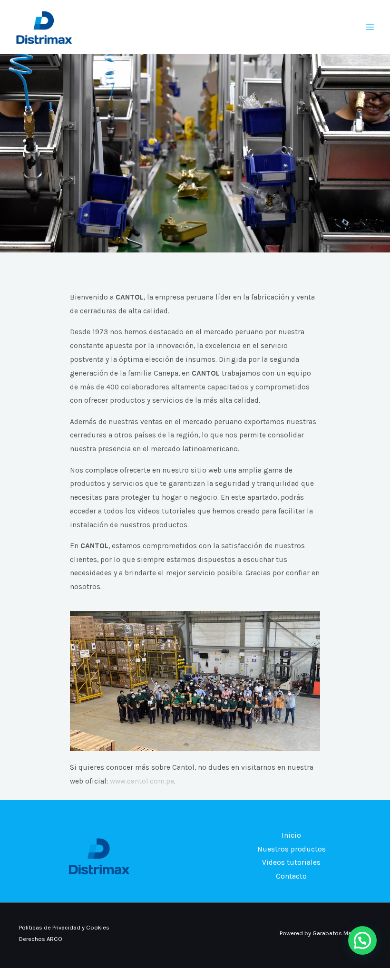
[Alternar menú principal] (370, 27)
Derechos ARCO (40, 938)
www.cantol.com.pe (142, 781)
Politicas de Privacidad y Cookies (64, 927)
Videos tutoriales (291, 862)
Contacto (291, 876)
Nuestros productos (291, 849)
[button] (362, 940)
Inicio (291, 835)
